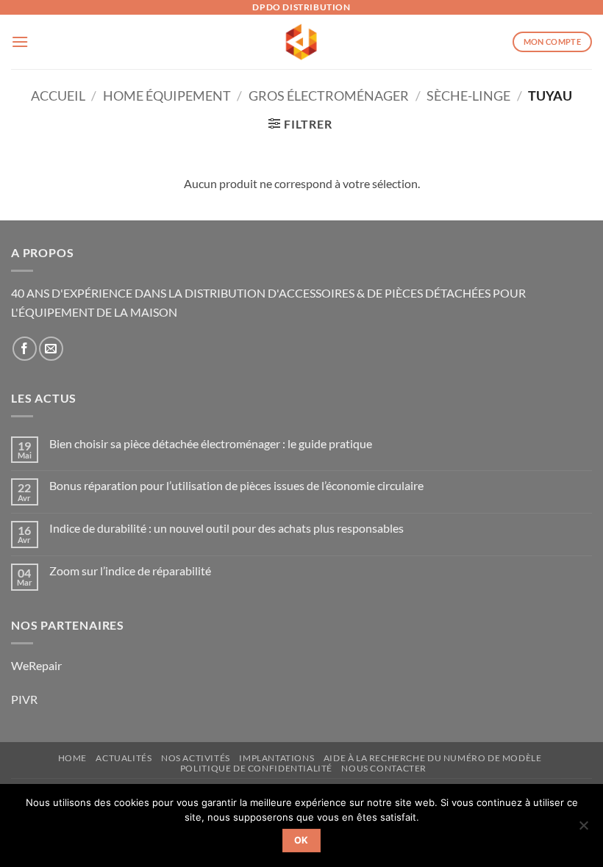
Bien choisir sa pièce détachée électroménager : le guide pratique (210, 443)
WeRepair (36, 665)
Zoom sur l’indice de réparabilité (130, 571)
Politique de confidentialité (256, 768)
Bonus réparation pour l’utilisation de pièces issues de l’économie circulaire (236, 485)
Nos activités (195, 757)
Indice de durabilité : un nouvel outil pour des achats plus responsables (226, 528)
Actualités (123, 757)
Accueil (58, 95)
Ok (301, 840)
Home (72, 757)
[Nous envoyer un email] (51, 349)
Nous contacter (384, 768)
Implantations (276, 757)
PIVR (24, 699)
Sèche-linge (468, 95)
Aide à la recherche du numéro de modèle (433, 757)
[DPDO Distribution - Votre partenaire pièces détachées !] (302, 42)
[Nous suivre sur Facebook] (25, 349)
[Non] (583, 829)
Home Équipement (167, 95)
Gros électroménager (329, 95)
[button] (20, 42)
